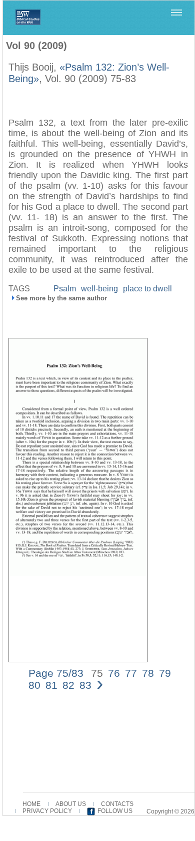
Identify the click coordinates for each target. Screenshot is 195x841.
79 (165, 673)
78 (148, 673)
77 (131, 673)
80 (34, 685)
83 (86, 685)
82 (68, 685)
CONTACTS (117, 803)
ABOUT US (71, 803)
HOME (31, 803)
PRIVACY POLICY (47, 810)
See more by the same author (61, 298)
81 (52, 685)
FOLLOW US (115, 810)
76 (114, 673)
